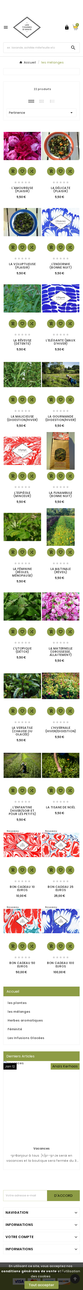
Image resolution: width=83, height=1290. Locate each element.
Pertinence (41, 112)
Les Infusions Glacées (26, 1038)
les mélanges (19, 1012)
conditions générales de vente (29, 1271)
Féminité (15, 1029)
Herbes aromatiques (25, 1020)
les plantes (17, 1003)
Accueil (13, 991)
